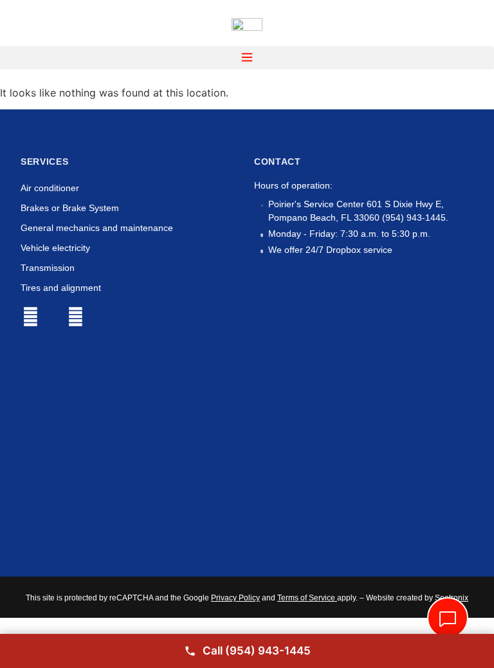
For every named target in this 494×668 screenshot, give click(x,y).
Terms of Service (306, 597)
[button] (247, 58)
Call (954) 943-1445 (257, 650)
